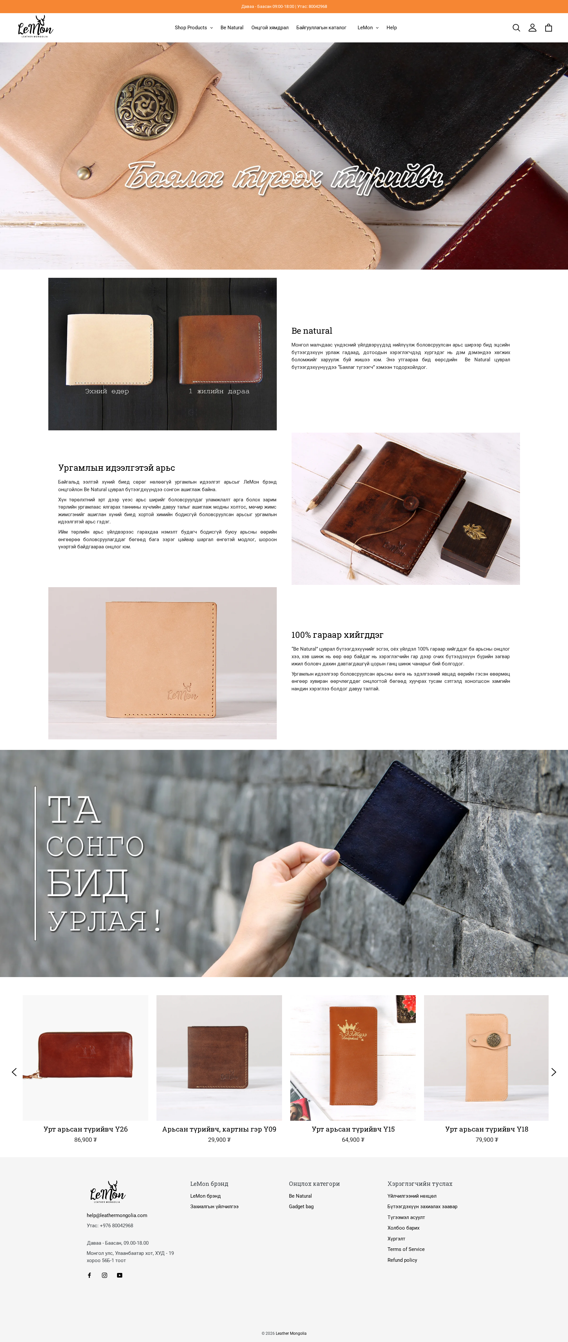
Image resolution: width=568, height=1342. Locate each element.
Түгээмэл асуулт (406, 1217)
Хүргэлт (396, 1239)
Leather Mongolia (291, 1333)
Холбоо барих (403, 1228)
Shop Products (191, 28)
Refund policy (402, 1260)
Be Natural (300, 1196)
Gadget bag (301, 1207)
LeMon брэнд (205, 1196)
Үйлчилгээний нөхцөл (412, 1196)
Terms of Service (406, 1249)
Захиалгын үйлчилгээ (214, 1207)
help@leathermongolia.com (117, 1215)
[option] (81, 1072)
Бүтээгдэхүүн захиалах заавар (423, 1207)
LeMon (365, 28)
